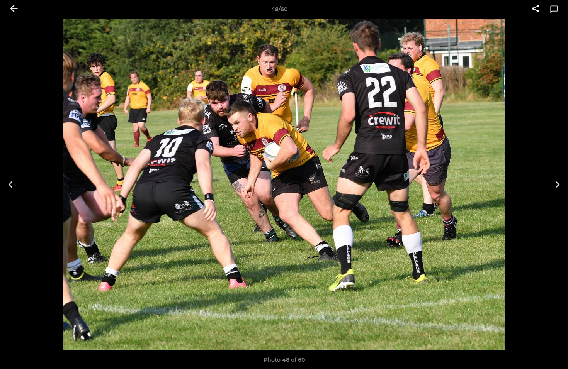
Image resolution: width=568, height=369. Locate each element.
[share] (535, 9)
